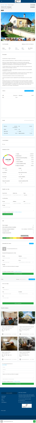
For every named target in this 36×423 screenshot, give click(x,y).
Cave (4, 144)
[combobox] (7, 195)
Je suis (20, 260)
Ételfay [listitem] (3, 400)
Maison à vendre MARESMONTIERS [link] (8, 326)
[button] (31, 5)
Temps (24, 193)
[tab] (32, 15)
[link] (9, 318)
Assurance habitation (22, 176)
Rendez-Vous (15, 193)
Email (24, 201)
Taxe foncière (4, 176)
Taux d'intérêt (4, 172)
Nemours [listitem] (3, 397)
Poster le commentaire (18, 303)
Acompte (20, 168)
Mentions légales (3, 410)
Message (3, 205)
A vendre (2, 10)
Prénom (3, 201)
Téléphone (14, 201)
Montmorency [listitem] (4, 402)
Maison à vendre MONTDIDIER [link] (25, 352)
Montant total (4, 168)
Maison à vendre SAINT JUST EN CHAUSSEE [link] (27, 326)
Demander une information (18, 273)
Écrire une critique (32, 279)
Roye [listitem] (2, 399)
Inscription (20, 291)
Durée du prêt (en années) (23, 172)
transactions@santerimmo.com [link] (7, 359)
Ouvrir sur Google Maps (29, 90)
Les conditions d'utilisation (18, 271)
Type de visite (4, 193)
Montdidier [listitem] (4, 396)
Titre (3, 291)
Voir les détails (31, 243)
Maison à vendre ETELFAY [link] (6, 352)
